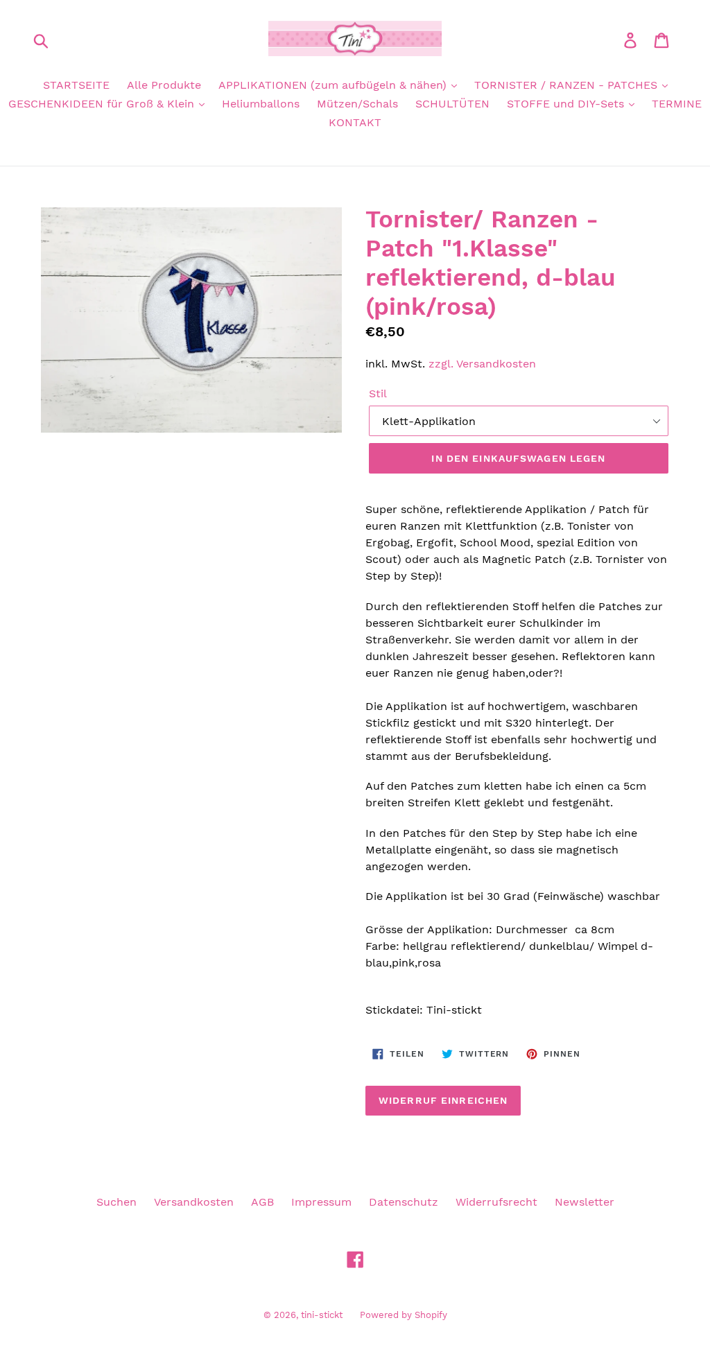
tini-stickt (322, 1315)
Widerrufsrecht (496, 1201)
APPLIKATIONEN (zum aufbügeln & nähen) (334, 85)
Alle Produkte (164, 85)
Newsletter (584, 1201)
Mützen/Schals (357, 103)
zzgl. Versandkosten (482, 363)
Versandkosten (194, 1201)
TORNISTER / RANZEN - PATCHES (567, 85)
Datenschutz (403, 1201)
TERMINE (677, 103)
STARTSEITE (76, 85)
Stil (378, 393)
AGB (262, 1201)
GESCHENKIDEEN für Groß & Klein (103, 103)
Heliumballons (261, 103)
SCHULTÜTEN (452, 103)
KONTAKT (355, 122)
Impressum (321, 1201)
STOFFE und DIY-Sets (567, 103)
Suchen (116, 1201)
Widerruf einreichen (443, 1100)
